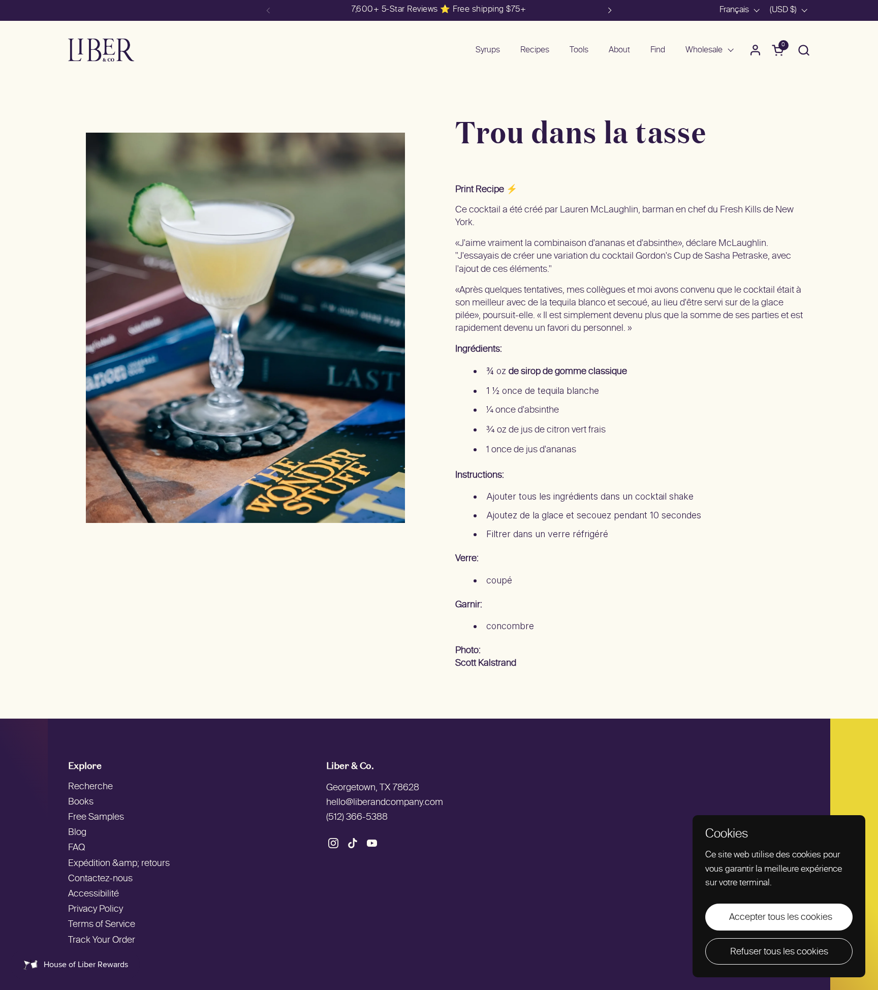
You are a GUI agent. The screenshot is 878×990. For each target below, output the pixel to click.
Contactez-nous (100, 879)
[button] (803, 50)
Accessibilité (93, 894)
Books (80, 802)
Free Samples (96, 817)
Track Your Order (101, 940)
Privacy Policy (95, 909)
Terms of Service (101, 925)
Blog (77, 833)
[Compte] (755, 50)
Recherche (90, 787)
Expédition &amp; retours (119, 864)
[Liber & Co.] (101, 50)
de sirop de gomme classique (568, 372)
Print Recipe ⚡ (486, 190)
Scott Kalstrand (485, 663)
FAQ (76, 848)
